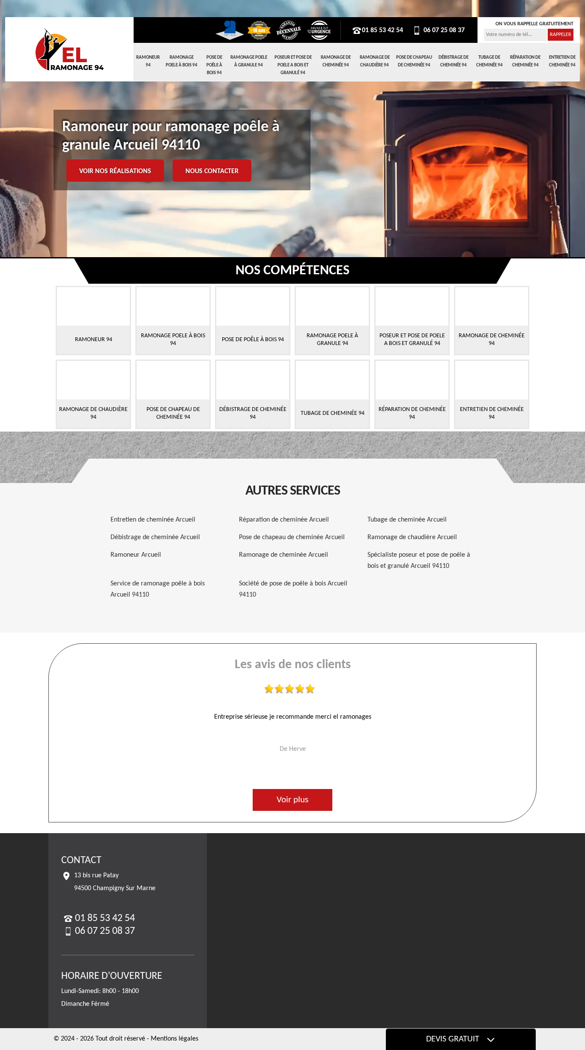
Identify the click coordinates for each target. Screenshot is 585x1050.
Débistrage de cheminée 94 (454, 61)
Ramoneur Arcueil (135, 555)
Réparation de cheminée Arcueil (284, 519)
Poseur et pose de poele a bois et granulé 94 (293, 65)
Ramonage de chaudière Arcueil (412, 537)
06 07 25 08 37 (443, 30)
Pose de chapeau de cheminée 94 (414, 61)
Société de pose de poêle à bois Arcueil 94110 (293, 589)
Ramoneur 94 (148, 61)
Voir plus (292, 799)
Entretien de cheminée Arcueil (152, 519)
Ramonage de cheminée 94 (336, 61)
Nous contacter (212, 171)
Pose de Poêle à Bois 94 (214, 65)
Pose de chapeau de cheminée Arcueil (292, 537)
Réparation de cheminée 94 (525, 61)
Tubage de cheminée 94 (489, 61)
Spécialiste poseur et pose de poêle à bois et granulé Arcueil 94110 (418, 561)
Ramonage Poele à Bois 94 (181, 61)
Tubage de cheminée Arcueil (407, 519)
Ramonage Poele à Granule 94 (248, 61)
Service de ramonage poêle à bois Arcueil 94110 (157, 589)
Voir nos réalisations (115, 171)
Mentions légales (174, 1038)
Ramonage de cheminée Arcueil (283, 555)
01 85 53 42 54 (382, 30)
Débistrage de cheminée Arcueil (155, 537)
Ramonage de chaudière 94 (375, 61)
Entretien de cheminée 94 (562, 61)
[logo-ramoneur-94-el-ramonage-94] (69, 49)
